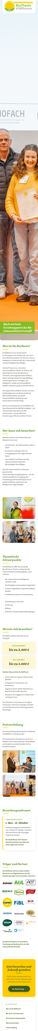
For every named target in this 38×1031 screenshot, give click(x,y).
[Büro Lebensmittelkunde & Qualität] (19, 5)
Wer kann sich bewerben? (15, 1013)
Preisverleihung (11, 1027)
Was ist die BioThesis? (13, 1008)
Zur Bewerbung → (19, 988)
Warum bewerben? (12, 1023)
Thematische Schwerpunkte (15, 1018)
